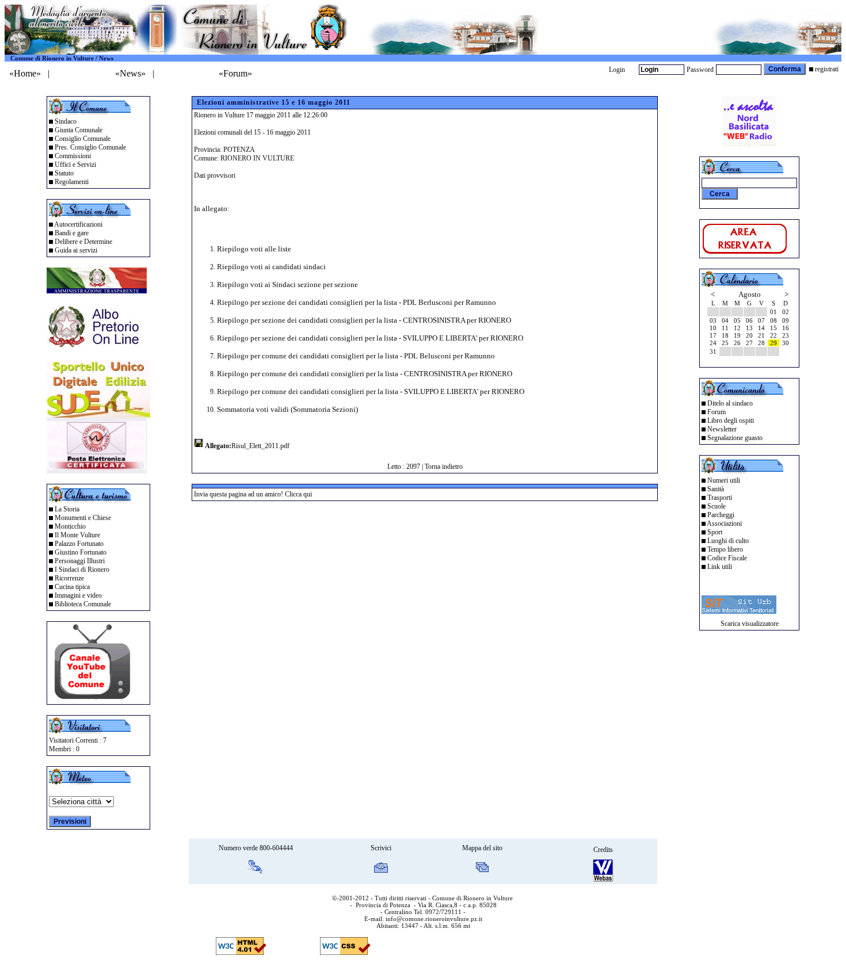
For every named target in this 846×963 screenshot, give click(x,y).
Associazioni (724, 523)
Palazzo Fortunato (79, 544)
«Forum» (235, 73)
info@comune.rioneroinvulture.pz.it (434, 918)
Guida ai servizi (76, 250)
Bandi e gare (72, 233)
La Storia (67, 509)
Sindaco (66, 121)
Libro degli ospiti (730, 420)
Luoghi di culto (728, 541)
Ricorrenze (69, 578)
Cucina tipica (72, 587)
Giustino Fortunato (80, 552)
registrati (827, 69)
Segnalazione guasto (735, 438)
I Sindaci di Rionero (82, 569)
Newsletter (722, 429)
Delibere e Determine (83, 242)
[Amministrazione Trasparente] (97, 290)
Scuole (716, 506)
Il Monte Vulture (77, 535)
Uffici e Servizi (75, 164)
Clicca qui (298, 494)
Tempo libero (725, 549)
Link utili (719, 567)
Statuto (64, 173)
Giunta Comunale (78, 130)
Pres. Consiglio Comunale (90, 147)
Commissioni (73, 156)
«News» (130, 73)
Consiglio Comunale (82, 139)
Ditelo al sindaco (730, 403)
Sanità (715, 489)
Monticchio (70, 526)
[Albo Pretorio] (97, 346)
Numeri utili (723, 480)
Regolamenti (72, 182)
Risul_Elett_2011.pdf (260, 446)
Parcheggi (720, 515)
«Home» (25, 73)
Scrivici (381, 848)
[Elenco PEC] (97, 470)
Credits (603, 850)
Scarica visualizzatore (750, 624)
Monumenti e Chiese (83, 518)
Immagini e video (78, 595)
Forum (716, 412)
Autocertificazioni (78, 224)
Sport (714, 532)
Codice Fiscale (727, 558)
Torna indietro (444, 467)
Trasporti (719, 498)
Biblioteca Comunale (83, 604)
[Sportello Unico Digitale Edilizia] (98, 414)
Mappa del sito (482, 848)
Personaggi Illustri (80, 561)
